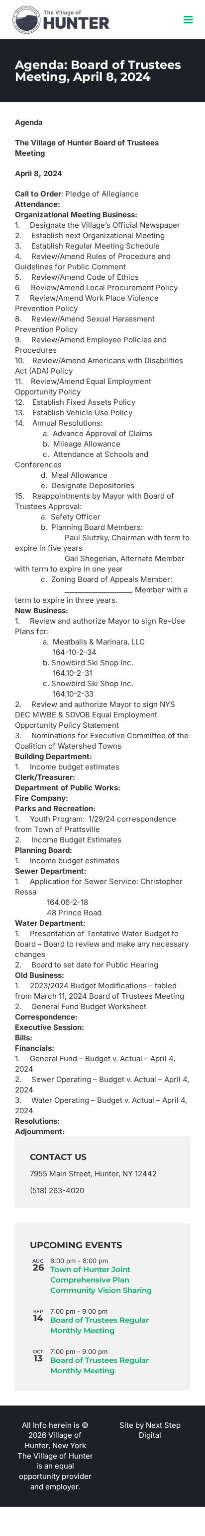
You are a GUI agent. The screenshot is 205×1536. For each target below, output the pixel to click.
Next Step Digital (160, 1430)
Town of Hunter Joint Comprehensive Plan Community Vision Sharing (101, 1280)
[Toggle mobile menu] (189, 19)
